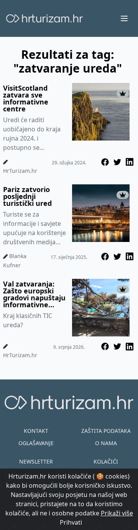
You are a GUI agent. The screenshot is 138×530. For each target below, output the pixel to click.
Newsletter (36, 461)
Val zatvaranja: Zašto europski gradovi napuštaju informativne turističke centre (34, 294)
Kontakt (36, 430)
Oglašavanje (36, 443)
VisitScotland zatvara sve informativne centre (25, 98)
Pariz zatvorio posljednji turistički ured (27, 196)
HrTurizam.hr (20, 170)
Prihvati (71, 522)
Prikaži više (117, 513)
